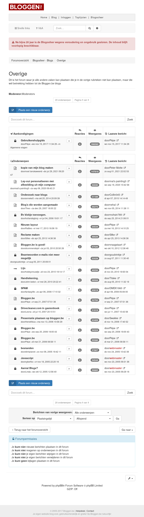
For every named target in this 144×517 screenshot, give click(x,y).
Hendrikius (30, 321)
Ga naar (127, 429)
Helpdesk (80, 510)
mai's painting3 (22, 188)
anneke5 (29, 198)
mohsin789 (116, 214)
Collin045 (115, 194)
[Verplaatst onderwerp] (15, 268)
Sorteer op (37, 418)
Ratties (28, 228)
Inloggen (66, 17)
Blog (54, 17)
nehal (113, 204)
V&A (40, 28)
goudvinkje (20, 261)
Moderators (28, 94)
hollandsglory (31, 218)
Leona (28, 311)
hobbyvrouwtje (32, 271)
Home (44, 17)
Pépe (27, 143)
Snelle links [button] (23, 28)
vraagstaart (116, 244)
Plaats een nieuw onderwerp (34, 110)
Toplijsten (81, 17)
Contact (90, 510)
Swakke (114, 318)
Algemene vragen (18, 147)
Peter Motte (116, 167)
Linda (28, 371)
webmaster (116, 348)
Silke (27, 238)
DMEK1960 (116, 288)
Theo (27, 208)
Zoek (130, 119)
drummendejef (32, 248)
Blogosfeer (97, 17)
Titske (113, 278)
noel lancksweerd (33, 171)
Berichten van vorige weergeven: (63, 412)
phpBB (59, 485)
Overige (18, 73)
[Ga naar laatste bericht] (117, 140)
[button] (92, 412)
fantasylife (30, 291)
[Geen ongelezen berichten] (15, 168)
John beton (30, 281)
